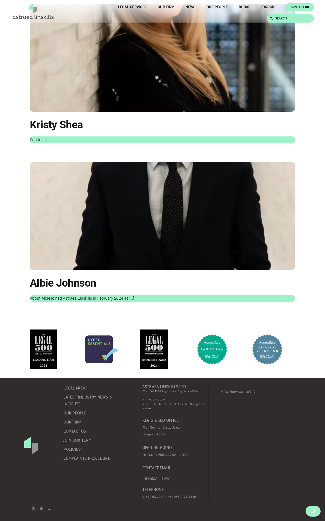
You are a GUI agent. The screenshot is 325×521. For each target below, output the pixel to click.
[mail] (49, 508)
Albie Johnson (63, 283)
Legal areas (75, 388)
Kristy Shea (56, 124)
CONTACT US (74, 431)
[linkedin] (41, 508)
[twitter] (33, 508)
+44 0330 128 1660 (169, 497)
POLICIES (72, 449)
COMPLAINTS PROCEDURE (86, 458)
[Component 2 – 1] (33, 4)
